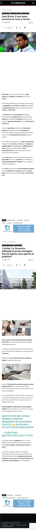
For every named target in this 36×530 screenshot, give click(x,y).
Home (3, 10)
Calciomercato (16, 13)
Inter (4, 223)
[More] (25, 28)
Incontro (26, 220)
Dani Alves (19, 220)
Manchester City (18, 223)
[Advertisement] (18, 72)
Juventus (25, 13)
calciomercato (11, 220)
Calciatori (9, 10)
